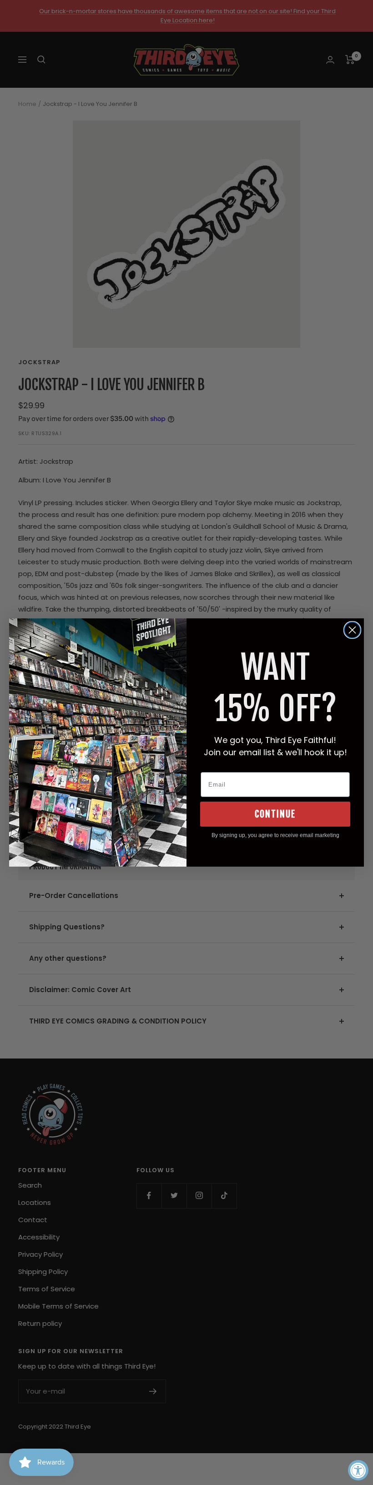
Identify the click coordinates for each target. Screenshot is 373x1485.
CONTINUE (275, 814)
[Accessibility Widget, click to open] (358, 1470)
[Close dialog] (352, 630)
